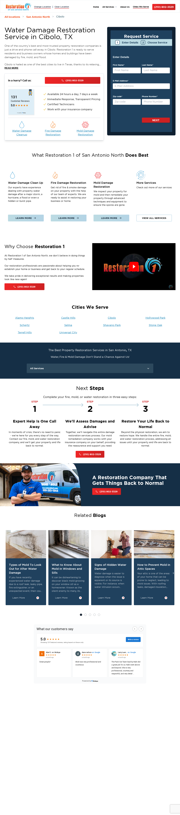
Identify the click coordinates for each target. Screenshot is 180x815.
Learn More (24, 218)
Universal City (68, 332)
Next (155, 120)
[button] (85, 615)
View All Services (154, 218)
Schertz (25, 325)
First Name (118, 65)
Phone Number (150, 96)
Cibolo (112, 318)
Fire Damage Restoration (53, 133)
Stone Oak (155, 325)
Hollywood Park (155, 318)
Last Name (147, 65)
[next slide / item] (174, 573)
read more (11, 68)
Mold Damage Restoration (85, 133)
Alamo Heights (24, 318)
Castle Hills (68, 318)
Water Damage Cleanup (21, 133)
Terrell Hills (25, 332)
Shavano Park (112, 325)
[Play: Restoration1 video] (134, 266)
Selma (68, 325)
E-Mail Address (120, 81)
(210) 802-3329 (164, 7)
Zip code (117, 96)
